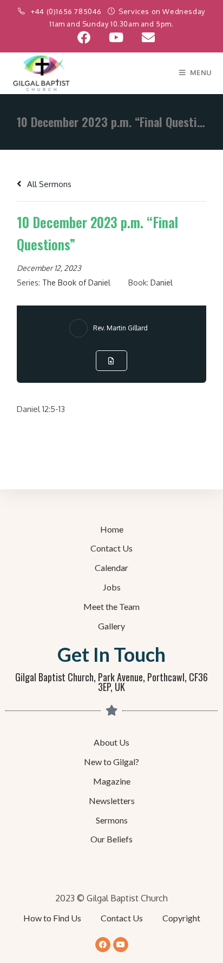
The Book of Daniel (76, 282)
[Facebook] (102, 944)
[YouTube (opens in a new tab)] (116, 37)
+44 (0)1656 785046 (67, 11)
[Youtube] (120, 944)
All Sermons (48, 184)
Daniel (161, 282)
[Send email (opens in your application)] (144, 37)
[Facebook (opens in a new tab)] (84, 37)
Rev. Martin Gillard (120, 328)
